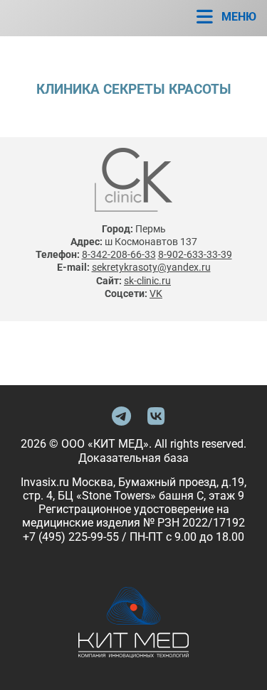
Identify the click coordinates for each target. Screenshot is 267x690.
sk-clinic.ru (147, 280)
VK (156, 293)
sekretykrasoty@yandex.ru (151, 267)
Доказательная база (133, 458)
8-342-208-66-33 (119, 254)
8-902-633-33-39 (195, 254)
